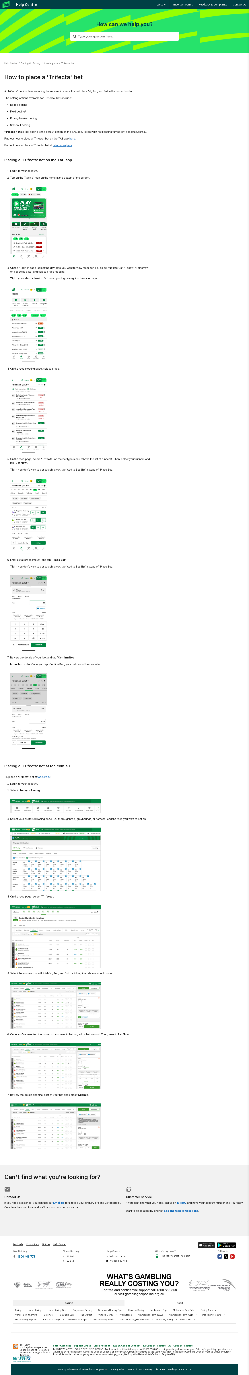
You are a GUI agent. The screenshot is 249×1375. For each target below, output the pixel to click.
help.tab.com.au (118, 1256)
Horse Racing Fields (104, 1319)
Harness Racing (136, 1310)
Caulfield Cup (67, 1314)
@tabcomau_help (119, 1260)
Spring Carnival (208, 1310)
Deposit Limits (82, 1345)
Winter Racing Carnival (26, 1314)
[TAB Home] (6, 4)
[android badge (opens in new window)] (225, 1244)
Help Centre (26, 4)
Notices (46, 1244)
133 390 (70, 1256)
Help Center (59, 1244)
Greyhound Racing (82, 1310)
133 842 (70, 1260)
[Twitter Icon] (227, 1256)
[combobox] (126, 36)
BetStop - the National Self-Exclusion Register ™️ (83, 1369)
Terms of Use (135, 1369)
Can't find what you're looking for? (52, 1177)
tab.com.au (59, 145)
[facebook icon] (220, 1256)
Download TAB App (77, 1319)
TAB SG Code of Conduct (126, 1345)
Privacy (148, 1369)
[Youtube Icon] (233, 1256)
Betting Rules (117, 1369)
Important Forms (183, 4)
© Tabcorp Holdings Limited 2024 (173, 1369)
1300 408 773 (26, 1256)
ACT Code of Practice (180, 1345)
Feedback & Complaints (213, 4)
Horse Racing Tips (57, 1310)
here (72, 138)
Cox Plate (49, 1314)
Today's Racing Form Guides (134, 1319)
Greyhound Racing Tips (110, 1310)
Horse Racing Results (210, 1314)
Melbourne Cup (159, 1310)
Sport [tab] (180, 1303)
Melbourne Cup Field (183, 1310)
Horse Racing (34, 1310)
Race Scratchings (51, 1319)
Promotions (32, 1244)
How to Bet (185, 1319)
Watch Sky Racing (164, 1319)
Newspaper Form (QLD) (181, 1314)
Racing (18, 1310)
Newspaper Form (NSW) (150, 1314)
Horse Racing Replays (26, 1319)
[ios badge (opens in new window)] (206, 1244)
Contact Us (239, 4)
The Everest (86, 1314)
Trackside (18, 1244)
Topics (159, 4)
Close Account (102, 1345)
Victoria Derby (105, 1314)
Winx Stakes (126, 1314)
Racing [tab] (69, 1303)
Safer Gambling (62, 1345)
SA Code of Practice (154, 1345)
